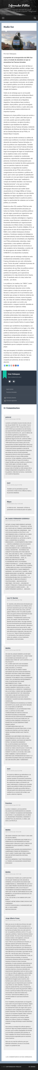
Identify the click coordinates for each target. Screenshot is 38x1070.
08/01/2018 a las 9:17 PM (12, 920)
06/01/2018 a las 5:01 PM (14, 600)
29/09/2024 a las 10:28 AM (15, 503)
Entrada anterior (11, 397)
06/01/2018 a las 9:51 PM (12, 805)
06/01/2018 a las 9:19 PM (14, 485)
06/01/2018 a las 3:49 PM (12, 520)
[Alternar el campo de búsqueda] (35, 18)
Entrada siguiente (11, 400)
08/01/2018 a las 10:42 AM (13, 832)
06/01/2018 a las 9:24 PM (14, 770)
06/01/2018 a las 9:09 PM (12, 650)
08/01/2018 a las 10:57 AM (13, 874)
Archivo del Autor (9, 381)
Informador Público (19, 5)
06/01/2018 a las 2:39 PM (12, 419)
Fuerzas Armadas (11, 392)
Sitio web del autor (13, 381)
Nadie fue (9, 26)
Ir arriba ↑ (33, 1066)
